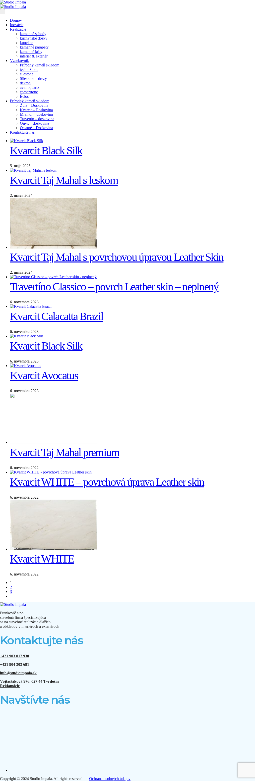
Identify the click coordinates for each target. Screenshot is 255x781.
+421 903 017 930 (14, 656)
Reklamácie (10, 686)
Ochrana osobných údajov (109, 779)
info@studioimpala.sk (18, 673)
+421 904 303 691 (14, 664)
